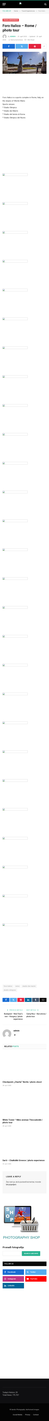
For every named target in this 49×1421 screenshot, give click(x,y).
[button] (15, 185)
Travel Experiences (11, 20)
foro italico (8, 986)
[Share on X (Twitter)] (22, 46)
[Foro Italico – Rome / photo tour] (24, 63)
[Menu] (4, 4)
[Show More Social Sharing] (44, 46)
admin (12, 36)
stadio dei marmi (28, 986)
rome (17, 986)
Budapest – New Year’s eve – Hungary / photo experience (13, 1016)
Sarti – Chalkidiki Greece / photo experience (24, 1160)
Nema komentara (17, 40)
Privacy (27, 1415)
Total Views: (7, 1395)
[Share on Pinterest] (35, 46)
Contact (36, 1415)
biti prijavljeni (11, 1185)
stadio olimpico (10, 990)
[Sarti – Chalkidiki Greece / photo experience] (24, 1144)
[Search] (45, 4)
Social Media (17, 1415)
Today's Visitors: (9, 1392)
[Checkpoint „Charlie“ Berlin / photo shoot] (24, 1066)
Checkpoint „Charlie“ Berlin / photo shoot (22, 1082)
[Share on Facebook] (9, 46)
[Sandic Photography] (24, 4)
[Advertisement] (24, 146)
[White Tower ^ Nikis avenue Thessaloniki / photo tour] (24, 1103)
